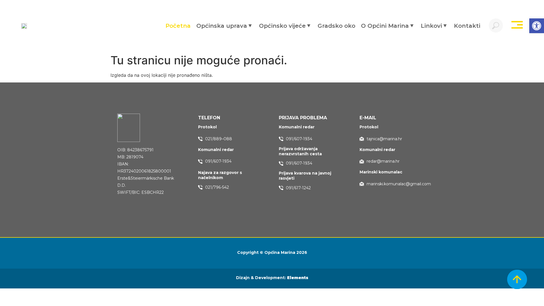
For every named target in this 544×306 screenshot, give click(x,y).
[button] (536, 25)
